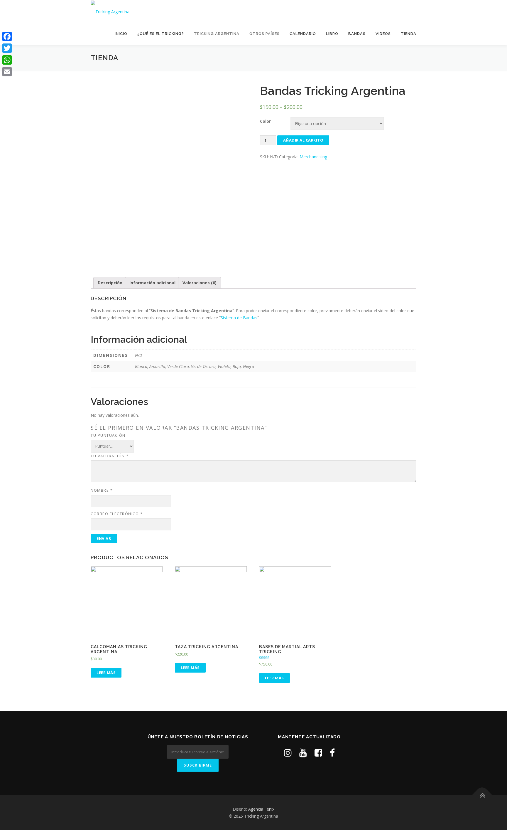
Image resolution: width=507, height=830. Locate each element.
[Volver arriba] (482, 795)
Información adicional (152, 282)
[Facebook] (7, 36)
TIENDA (408, 33)
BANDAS (357, 33)
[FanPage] (332, 753)
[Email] (7, 72)
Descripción (110, 282)
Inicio (121, 33)
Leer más (106, 672)
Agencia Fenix (261, 809)
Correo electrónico (117, 513)
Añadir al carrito (303, 140)
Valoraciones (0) (199, 282)
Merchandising (313, 156)
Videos (383, 33)
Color (265, 121)
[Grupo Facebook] (318, 753)
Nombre (102, 490)
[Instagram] (288, 753)
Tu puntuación (108, 435)
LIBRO (332, 33)
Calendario (303, 33)
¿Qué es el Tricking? (160, 33)
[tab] (110, 283)
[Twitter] (7, 48)
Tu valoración (110, 455)
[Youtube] (303, 753)
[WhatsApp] (7, 60)
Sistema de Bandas (239, 317)
